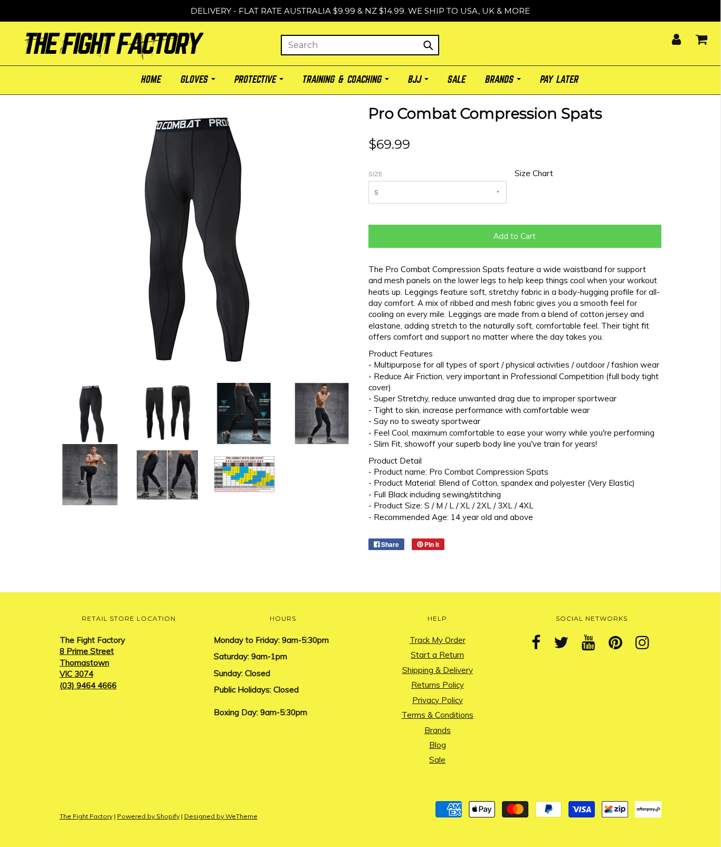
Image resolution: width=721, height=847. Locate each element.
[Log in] (670, 36)
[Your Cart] (694, 36)
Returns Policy (437, 685)
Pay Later (559, 80)
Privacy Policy (437, 700)
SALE (457, 80)
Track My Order (438, 640)
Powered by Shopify (148, 816)
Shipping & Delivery (437, 670)
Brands (437, 730)
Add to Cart (515, 236)
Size (375, 174)
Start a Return (437, 655)
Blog (437, 745)
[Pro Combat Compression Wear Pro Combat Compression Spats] (90, 413)
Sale (437, 760)
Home (151, 80)
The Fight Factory (86, 816)
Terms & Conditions (437, 715)
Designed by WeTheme (221, 816)
